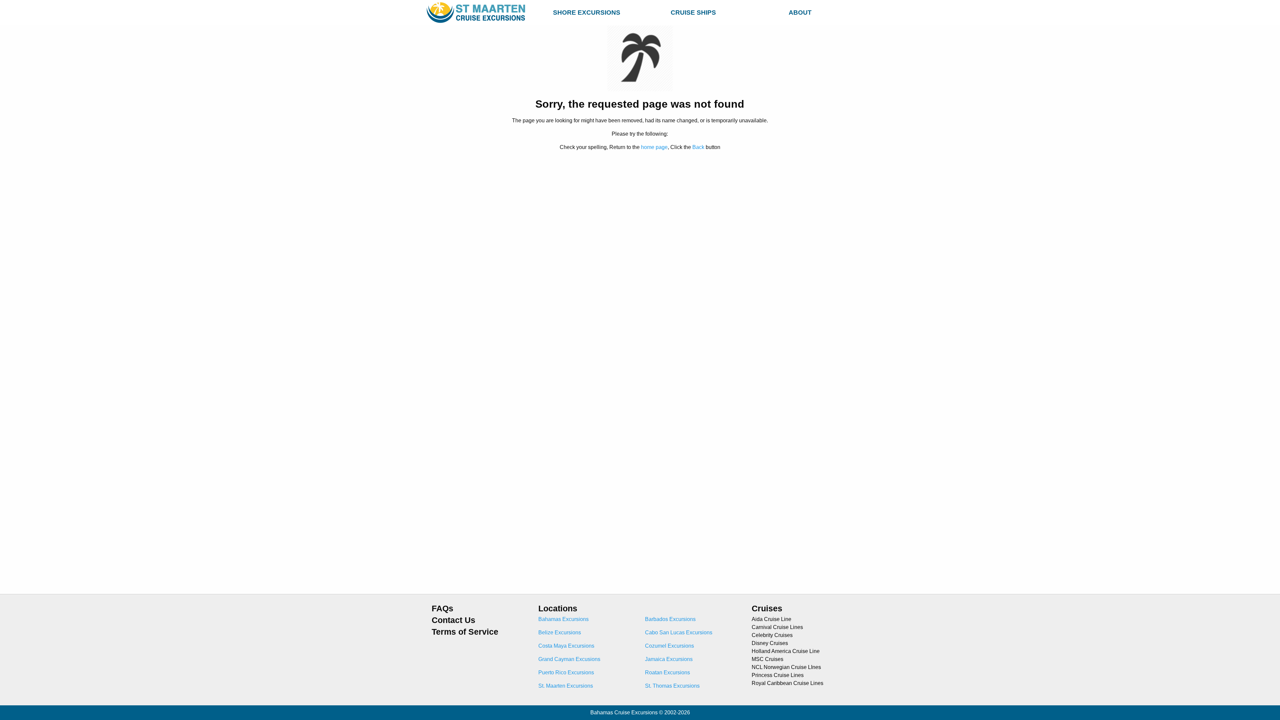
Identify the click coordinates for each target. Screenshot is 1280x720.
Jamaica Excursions (669, 659)
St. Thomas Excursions (672, 686)
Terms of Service (465, 632)
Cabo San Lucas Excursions (678, 632)
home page (654, 147)
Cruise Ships (693, 12)
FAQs (442, 608)
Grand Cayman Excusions (569, 659)
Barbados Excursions (670, 619)
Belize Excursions (559, 632)
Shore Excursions (586, 12)
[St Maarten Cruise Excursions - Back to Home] (477, 12)
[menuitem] (586, 11)
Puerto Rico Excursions (566, 672)
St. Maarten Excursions (565, 686)
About (800, 12)
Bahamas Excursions (563, 619)
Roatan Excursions (667, 672)
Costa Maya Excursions (566, 646)
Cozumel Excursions (669, 646)
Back (698, 147)
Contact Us (453, 620)
